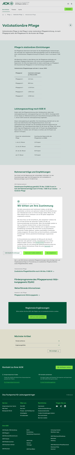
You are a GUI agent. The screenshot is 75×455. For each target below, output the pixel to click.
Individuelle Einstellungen (12, 253)
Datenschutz (39, 242)
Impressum (47, 246)
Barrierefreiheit (21, 248)
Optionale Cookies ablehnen (33, 253)
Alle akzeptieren (51, 253)
